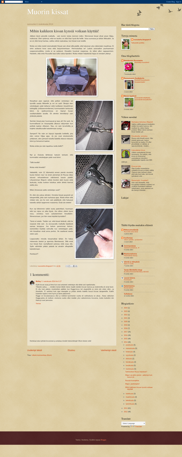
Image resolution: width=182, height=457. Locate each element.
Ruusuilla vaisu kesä (131, 232)
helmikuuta (130, 400)
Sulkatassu (128, 294)
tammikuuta (130, 404)
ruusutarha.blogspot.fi (142, 40)
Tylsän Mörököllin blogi (133, 270)
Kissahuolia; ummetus (139, 136)
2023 (126, 311)
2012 (126, 412)
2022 (126, 315)
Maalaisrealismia (130, 254)
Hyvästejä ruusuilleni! (142, 62)
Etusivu (71, 350)
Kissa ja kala (136, 166)
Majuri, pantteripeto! (132, 384)
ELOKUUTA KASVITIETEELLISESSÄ (136, 272)
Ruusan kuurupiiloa (132, 380)
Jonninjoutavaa (130, 246)
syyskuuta (130, 355)
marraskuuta (130, 348)
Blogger (103, 440)
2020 (126, 321)
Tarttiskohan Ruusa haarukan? (136, 372)
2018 (126, 328)
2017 (126, 332)
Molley (38, 281)
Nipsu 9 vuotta (129, 264)
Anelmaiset (127, 280)
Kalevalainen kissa (138, 150)
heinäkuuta (130, 362)
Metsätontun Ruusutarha (133, 60)
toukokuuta (130, 369)
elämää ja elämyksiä (131, 262)
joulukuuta (130, 345)
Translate (138, 426)
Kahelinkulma (129, 286)
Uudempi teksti (34, 350)
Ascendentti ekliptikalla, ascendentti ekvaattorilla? (143, 99)
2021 (126, 318)
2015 (126, 339)
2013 (126, 408)
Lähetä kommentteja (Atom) (42, 355)
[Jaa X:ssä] (71, 266)
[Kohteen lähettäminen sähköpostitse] (67, 266)
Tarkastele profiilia (137, 43)
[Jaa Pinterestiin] (76, 266)
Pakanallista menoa (130, 256)
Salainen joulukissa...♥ (131, 248)
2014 (126, 342)
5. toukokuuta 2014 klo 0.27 (52, 281)
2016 (126, 335)
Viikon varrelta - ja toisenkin (133, 240)
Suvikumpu (128, 238)
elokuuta (129, 359)
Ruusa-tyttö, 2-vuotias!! (139, 180)
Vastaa (38, 303)
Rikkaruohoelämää (131, 230)
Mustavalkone (128, 288)
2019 (126, 325)
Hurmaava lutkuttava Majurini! (142, 122)
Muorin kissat (47, 11)
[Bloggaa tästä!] (69, 266)
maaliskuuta (130, 397)
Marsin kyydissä (130, 96)
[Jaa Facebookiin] (74, 266)
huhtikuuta (130, 394)
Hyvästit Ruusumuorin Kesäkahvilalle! (142, 81)
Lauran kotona (129, 278)
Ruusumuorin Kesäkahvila (134, 78)
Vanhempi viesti (108, 350)
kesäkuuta (130, 365)
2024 (126, 308)
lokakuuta (129, 352)
